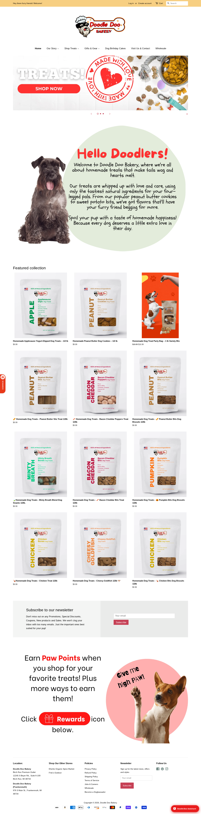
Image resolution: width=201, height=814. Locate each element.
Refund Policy (91, 773)
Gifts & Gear (91, 48)
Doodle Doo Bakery (108, 803)
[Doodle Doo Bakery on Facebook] (157, 769)
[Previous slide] (91, 114)
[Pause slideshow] (187, 114)
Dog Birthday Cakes (115, 48)
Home (38, 48)
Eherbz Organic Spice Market (61, 769)
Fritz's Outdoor (55, 773)
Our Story (52, 48)
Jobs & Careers (91, 784)
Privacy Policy (91, 769)
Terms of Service (92, 780)
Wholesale (160, 48)
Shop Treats (70, 48)
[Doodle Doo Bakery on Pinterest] (162, 769)
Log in (131, 3)
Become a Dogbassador (95, 792)
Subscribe (121, 622)
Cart (161, 3)
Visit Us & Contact (140, 48)
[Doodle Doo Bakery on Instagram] (166, 769)
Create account (145, 3)
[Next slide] (110, 114)
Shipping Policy (91, 776)
